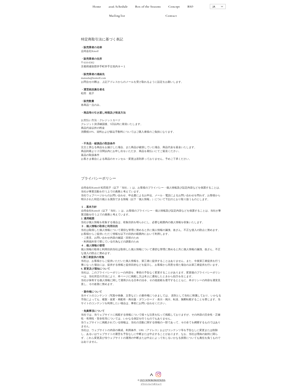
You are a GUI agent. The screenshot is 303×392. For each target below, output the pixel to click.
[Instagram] (158, 374)
